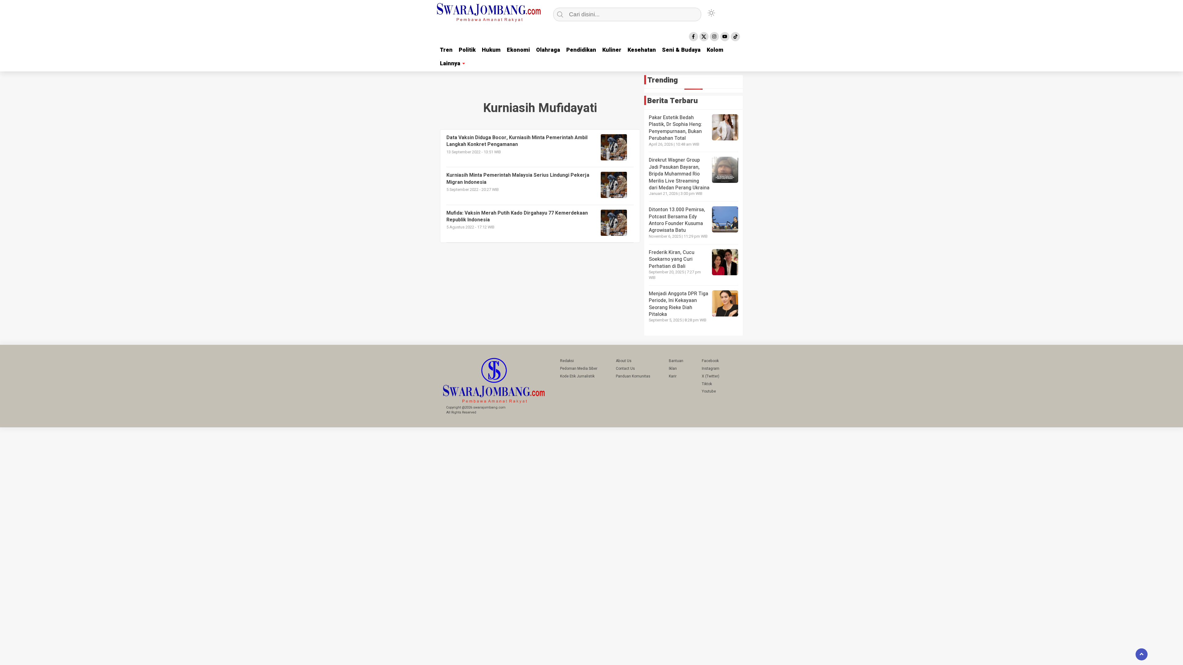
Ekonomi (518, 50)
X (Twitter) (710, 376)
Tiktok (707, 384)
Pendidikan (581, 50)
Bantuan (676, 361)
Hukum (491, 50)
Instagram (710, 368)
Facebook (710, 361)
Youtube (709, 391)
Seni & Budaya (681, 50)
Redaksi (567, 361)
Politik (467, 50)
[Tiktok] (735, 36)
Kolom (715, 50)
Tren (446, 50)
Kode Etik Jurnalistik (577, 376)
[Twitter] (704, 36)
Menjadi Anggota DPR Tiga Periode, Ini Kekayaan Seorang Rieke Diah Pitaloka (678, 304)
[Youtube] (725, 36)
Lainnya (450, 63)
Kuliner (611, 50)
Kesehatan (642, 50)
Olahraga (548, 50)
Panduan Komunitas (633, 376)
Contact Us (625, 368)
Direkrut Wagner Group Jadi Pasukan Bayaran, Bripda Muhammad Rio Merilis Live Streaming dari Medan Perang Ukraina (679, 173)
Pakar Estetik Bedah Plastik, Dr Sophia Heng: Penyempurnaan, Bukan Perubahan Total (675, 128)
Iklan (673, 368)
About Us (624, 361)
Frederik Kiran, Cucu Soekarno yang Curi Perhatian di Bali (671, 259)
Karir (673, 376)
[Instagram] (714, 36)
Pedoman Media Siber (578, 368)
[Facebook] (693, 36)
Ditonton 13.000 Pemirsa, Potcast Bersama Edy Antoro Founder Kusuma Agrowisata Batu (677, 220)
